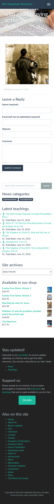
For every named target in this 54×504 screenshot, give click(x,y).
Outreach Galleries (16, 466)
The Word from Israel (18, 478)
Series (11, 472)
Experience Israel (16, 450)
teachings (6, 392)
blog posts (36, 389)
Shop (10, 475)
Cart (10, 429)
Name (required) (10, 105)
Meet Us (12, 453)
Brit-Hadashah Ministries (17, 4)
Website (6, 129)
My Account (13, 457)
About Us (12, 422)
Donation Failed (15, 444)
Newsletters (13, 463)
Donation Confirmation (19, 441)
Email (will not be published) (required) (21, 117)
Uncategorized (26, 199)
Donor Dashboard (16, 447)
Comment (7, 141)
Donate (27, 400)
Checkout (12, 432)
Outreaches (13, 469)
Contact (11, 435)
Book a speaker (15, 426)
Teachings (12, 370)
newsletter (23, 355)
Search (46, 186)
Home (6, 32)
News (10, 367)
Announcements (10, 199)
